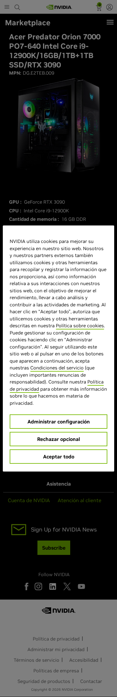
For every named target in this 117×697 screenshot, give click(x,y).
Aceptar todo (58, 456)
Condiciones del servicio (57, 368)
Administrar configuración (58, 421)
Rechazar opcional (58, 439)
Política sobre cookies (80, 326)
